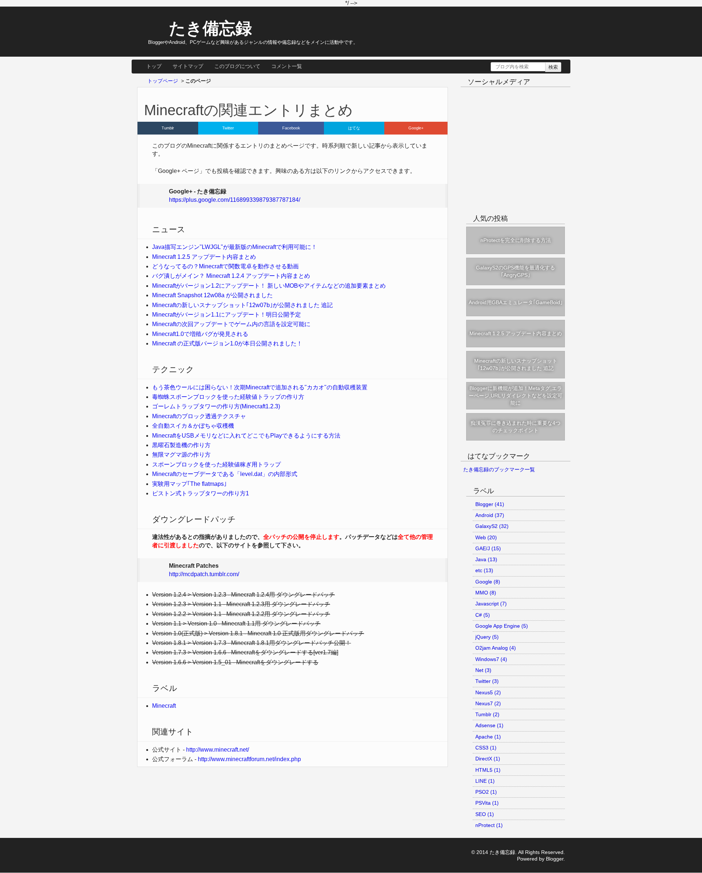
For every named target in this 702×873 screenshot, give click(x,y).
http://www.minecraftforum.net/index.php (249, 759)
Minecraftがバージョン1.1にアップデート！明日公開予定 (226, 314)
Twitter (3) (487, 681)
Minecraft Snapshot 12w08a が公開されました (212, 295)
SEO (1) (484, 814)
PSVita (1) (487, 803)
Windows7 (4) (491, 659)
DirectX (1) (487, 758)
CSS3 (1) (486, 748)
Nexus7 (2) (488, 703)
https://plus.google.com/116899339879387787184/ (234, 200)
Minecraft (164, 706)
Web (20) (486, 537)
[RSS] (535, 97)
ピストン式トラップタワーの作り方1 (200, 493)
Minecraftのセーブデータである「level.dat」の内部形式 (224, 474)
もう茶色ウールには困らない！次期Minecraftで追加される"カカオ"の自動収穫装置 (259, 387)
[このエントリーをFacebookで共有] (291, 128)
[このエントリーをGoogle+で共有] (416, 128)
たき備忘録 (210, 28)
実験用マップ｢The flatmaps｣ (189, 484)
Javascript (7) (491, 603)
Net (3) (483, 670)
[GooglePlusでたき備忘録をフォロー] (522, 97)
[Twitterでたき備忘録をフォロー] (496, 97)
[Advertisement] (515, 157)
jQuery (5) (487, 637)
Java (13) (486, 559)
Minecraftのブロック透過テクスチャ (199, 416)
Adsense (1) (489, 725)
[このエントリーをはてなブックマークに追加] (354, 128)
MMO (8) (485, 593)
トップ (154, 66)
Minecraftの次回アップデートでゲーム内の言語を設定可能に (231, 324)
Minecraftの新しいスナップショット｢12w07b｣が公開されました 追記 (242, 305)
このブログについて (237, 66)
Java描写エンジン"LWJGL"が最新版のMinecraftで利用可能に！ (234, 247)
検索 (553, 67)
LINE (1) (485, 781)
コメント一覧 (286, 66)
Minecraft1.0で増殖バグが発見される (200, 334)
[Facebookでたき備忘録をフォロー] (509, 97)
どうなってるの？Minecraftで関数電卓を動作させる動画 (225, 266)
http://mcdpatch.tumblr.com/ (204, 574)
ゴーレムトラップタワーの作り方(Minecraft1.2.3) (216, 406)
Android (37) (489, 515)
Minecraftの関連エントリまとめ (248, 110)
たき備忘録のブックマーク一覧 (499, 469)
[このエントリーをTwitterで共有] (228, 128)
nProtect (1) (489, 825)
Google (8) (487, 582)
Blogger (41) (489, 504)
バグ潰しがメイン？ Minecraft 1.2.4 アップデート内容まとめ (231, 276)
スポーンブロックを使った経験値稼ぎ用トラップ (216, 464)
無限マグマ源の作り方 (181, 454)
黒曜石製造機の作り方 (181, 445)
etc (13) (484, 570)
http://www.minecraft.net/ (217, 750)
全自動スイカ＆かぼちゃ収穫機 (193, 426)
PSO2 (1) (486, 792)
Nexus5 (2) (488, 692)
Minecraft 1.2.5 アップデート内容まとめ (204, 257)
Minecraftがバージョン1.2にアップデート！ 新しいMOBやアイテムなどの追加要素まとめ (269, 286)
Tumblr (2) (487, 714)
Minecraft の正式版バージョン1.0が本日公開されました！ (227, 343)
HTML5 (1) (488, 770)
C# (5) (482, 615)
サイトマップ (188, 66)
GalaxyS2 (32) (492, 526)
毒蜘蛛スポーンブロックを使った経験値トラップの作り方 (228, 397)
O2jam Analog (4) (495, 648)
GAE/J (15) (488, 548)
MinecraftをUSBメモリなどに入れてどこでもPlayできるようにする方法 (246, 435)
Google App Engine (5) (501, 626)
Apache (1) (488, 737)
